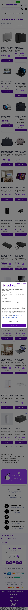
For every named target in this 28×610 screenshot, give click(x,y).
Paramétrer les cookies (13, 321)
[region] (14, 305)
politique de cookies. (17, 315)
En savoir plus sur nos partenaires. (10, 317)
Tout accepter (14, 325)
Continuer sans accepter (21, 283)
